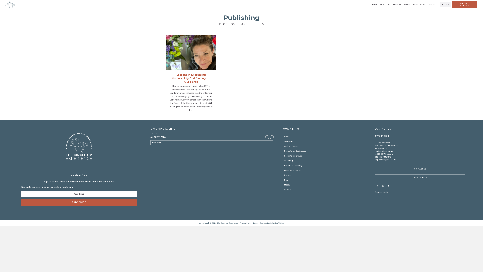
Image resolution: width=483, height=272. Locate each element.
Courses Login (381, 192)
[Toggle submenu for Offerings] (400, 4)
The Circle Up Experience (228, 223)
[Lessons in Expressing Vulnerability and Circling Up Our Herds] (191, 75)
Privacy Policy (245, 223)
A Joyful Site (278, 223)
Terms (255, 223)
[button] (420, 169)
